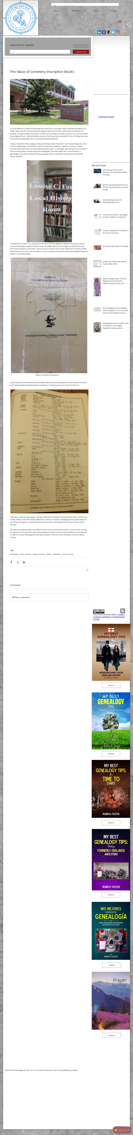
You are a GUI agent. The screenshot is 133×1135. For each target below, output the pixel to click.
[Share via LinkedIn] (24, 562)
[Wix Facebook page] (104, 32)
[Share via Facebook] (11, 562)
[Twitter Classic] (113, 32)
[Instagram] (117, 32)
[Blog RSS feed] (122, 611)
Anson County (67, 554)
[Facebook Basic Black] (108, 32)
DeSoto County (39, 554)
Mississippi (14, 554)
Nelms (48, 554)
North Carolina (25, 554)
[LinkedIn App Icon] (99, 32)
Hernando (57, 554)
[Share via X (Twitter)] (17, 562)
